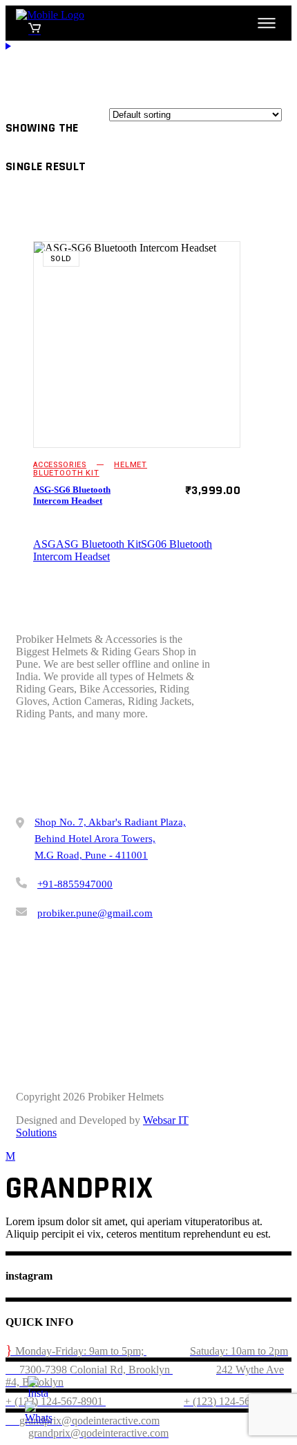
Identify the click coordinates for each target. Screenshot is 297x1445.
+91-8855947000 (75, 884)
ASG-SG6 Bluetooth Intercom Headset (72, 495)
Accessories (59, 465)
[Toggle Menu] (267, 23)
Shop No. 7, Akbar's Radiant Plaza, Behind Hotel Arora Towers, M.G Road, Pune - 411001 (110, 839)
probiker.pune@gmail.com (95, 913)
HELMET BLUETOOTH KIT (90, 469)
